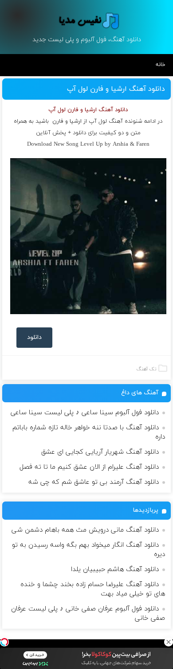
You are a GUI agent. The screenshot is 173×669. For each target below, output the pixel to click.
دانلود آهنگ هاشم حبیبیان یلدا (115, 569)
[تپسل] (4, 642)
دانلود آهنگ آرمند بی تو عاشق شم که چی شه (93, 482)
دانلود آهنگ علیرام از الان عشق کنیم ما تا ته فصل (89, 467)
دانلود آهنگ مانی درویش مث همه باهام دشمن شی (85, 530)
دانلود (34, 337)
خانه (160, 64)
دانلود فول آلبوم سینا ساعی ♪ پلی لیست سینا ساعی (85, 412)
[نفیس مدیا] (86, 21)
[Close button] (168, 642)
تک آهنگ (146, 369)
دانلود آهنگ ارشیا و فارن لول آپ (116, 89)
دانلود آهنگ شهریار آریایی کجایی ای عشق (100, 452)
